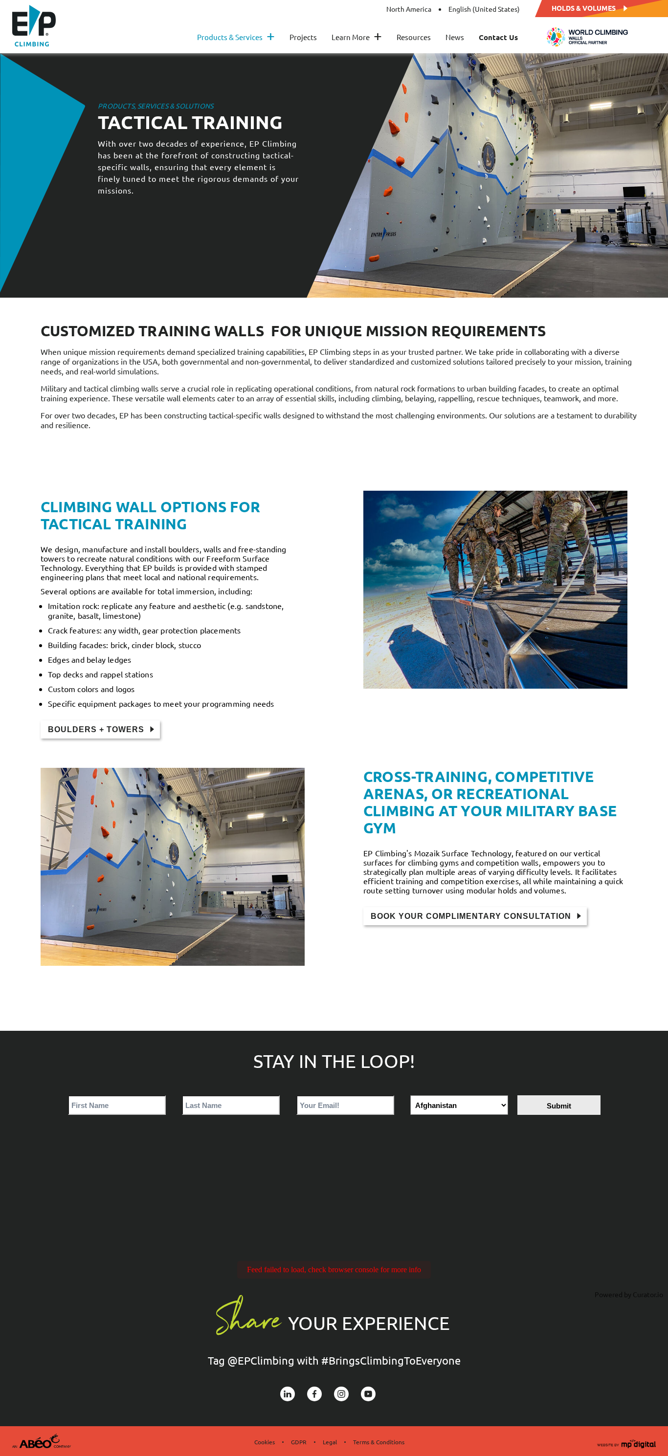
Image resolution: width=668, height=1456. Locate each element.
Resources (414, 37)
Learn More (357, 37)
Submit (559, 1106)
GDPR (299, 1442)
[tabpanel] (334, 175)
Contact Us (498, 37)
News (454, 37)
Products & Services (236, 37)
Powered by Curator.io (629, 1294)
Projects (303, 37)
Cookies (264, 1442)
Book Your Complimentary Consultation (471, 916)
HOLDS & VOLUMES (584, 7)
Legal (330, 1442)
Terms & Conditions (378, 1442)
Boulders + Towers (96, 729)
